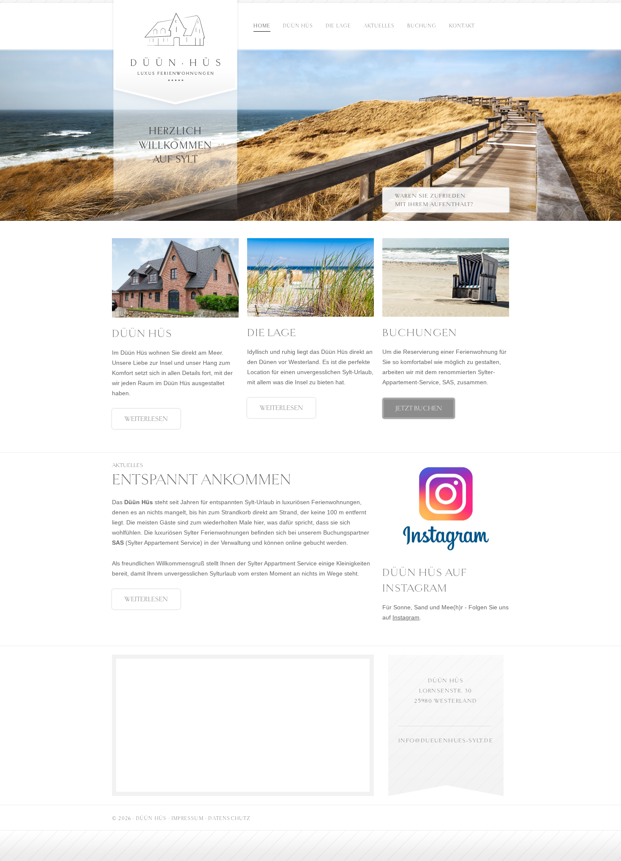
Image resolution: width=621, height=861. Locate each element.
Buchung (421, 26)
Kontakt (462, 26)
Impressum (188, 818)
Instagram (405, 617)
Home (261, 26)
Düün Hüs (298, 26)
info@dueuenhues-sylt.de (445, 740)
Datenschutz (229, 818)
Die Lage (338, 26)
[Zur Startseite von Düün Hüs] (176, 55)
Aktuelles (379, 26)
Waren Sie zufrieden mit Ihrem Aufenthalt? (434, 200)
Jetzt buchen (418, 408)
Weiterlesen (146, 419)
